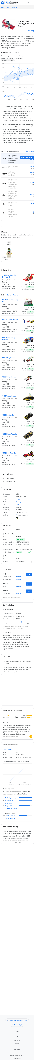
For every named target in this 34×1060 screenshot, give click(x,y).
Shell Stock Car (10, 816)
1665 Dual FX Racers (10, 320)
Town (8, 7)
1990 (7, 327)
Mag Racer (8, 806)
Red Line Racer (10, 818)
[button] (14, 60)
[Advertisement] (18, 14)
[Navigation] (29, 2)
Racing (14, 7)
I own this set (10, 479)
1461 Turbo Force (9, 396)
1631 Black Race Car (10, 434)
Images (30, 31)
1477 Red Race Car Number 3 (9, 276)
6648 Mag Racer (8, 358)
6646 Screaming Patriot (8, 339)
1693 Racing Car (8, 415)
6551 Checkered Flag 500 (10, 301)
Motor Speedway (10, 798)
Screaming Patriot (11, 808)
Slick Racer (8, 803)
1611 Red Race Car (9, 453)
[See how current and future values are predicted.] (31, 562)
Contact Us (17, 1059)
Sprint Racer (9, 800)
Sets (2, 7)
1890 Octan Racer (9, 377)
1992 (7, 309)
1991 (7, 284)
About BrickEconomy (17, 1055)
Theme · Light (17, 1025)
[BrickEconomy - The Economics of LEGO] (9, 2)
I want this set (10, 482)
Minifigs (17, 1040)
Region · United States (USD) (18, 1020)
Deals (17, 1044)
